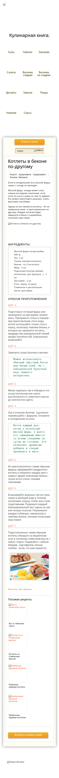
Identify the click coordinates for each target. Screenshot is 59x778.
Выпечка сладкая (28, 73)
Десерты (11, 92)
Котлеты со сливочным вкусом (14, 656)
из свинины (26, 589)
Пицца (44, 92)
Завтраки (44, 52)
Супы (11, 52)
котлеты (13, 589)
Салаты (11, 72)
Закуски (27, 92)
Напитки (11, 113)
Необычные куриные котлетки (17, 716)
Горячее (27, 52)
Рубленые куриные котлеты (17, 685)
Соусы (27, 113)
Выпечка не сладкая (43, 73)
